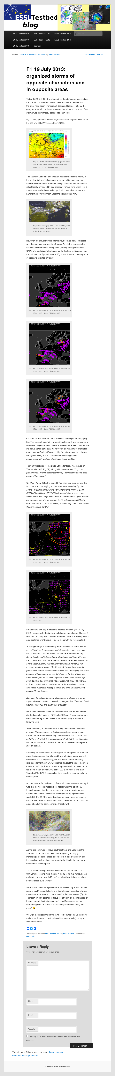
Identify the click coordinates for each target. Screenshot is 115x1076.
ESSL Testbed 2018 (42, 33)
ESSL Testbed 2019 (21, 33)
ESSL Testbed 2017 (62, 33)
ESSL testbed (54, 54)
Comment (32, 962)
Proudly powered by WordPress (57, 1066)
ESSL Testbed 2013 (21, 45)
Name (30, 1001)
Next (100, 54)
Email (30, 1015)
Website (31, 1029)
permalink (30, 936)
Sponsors (37, 45)
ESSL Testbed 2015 (42, 39)
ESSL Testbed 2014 (62, 39)
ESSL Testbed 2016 (21, 39)
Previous (90, 54)
